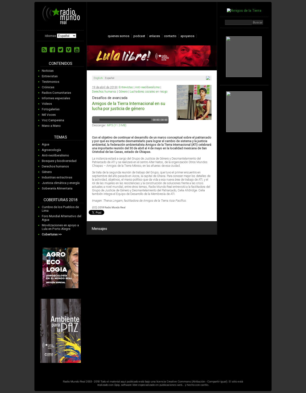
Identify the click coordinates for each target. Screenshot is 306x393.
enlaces (154, 36)
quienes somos (118, 36)
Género (47, 172)
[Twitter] (60, 49)
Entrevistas (50, 76)
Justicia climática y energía (61, 183)
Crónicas (48, 87)
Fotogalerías (51, 109)
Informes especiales (56, 98)
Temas (60, 137)
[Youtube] (76, 49)
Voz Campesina (53, 120)
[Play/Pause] (95, 120)
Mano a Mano (51, 125)
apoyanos (187, 36)
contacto (170, 36)
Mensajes (99, 229)
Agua (45, 144)
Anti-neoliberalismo (55, 155)
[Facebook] (52, 49)
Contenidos (60, 63)
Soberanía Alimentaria (57, 188)
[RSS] (44, 49)
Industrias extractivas (57, 177)
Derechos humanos (55, 166)
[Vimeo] (68, 49)
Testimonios (50, 81)
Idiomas (50, 36)
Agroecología (51, 150)
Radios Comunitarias (56, 92)
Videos (47, 103)
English (98, 78)
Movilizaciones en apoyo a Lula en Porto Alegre (60, 227)
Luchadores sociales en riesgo (148, 91)
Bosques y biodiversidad (59, 161)
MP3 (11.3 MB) (116, 125)
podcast (139, 36)
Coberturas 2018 (60, 200)
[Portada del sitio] (61, 22)
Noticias (48, 70)
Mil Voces (49, 114)
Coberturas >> (52, 234)
